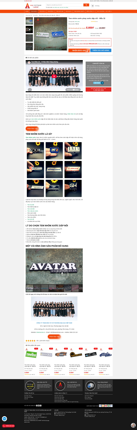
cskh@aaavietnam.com (60, 413)
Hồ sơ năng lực (88, 397)
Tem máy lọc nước (32, 211)
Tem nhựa (68, 11)
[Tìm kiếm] (86, 5)
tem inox (62, 7)
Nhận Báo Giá (79, 50)
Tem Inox (42, 11)
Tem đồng (50, 11)
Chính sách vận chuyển (59, 397)
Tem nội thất (30, 209)
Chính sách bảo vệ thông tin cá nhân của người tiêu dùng (66, 401)
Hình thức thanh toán (58, 395)
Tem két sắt (30, 219)
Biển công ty (90, 11)
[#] (100, 406)
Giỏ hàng (97, 5)
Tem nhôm (34, 11)
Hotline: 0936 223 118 (59, 415)
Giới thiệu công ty (28, 395)
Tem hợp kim (59, 11)
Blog (91, 1)
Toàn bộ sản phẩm (88, 398)
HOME (27, 11)
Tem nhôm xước (31, 137)
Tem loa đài (30, 204)
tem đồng (66, 7)
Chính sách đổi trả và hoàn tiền (60, 400)
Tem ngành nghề (79, 11)
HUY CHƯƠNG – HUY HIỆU (104, 11)
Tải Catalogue (104, 1)
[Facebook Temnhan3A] (37, 405)
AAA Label (77, 21)
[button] (28, 266)
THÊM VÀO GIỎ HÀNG (100, 50)
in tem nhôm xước (35, 119)
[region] (54, 270)
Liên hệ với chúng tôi (89, 395)
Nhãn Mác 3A (71, 114)
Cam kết (26, 398)
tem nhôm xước (56, 7)
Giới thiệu (96, 1)
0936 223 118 (28, 1)
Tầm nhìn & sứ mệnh (28, 397)
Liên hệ (111, 1)
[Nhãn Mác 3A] (33, 9)
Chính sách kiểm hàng (59, 398)
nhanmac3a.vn (40, 332)
